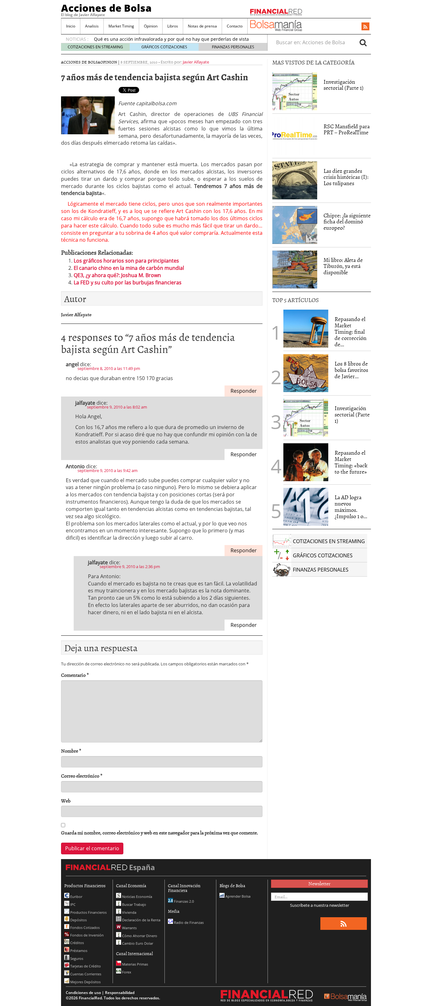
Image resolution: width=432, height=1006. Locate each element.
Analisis (92, 26)
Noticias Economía (136, 896)
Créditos (76, 942)
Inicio (70, 26)
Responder (244, 390)
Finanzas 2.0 (183, 901)
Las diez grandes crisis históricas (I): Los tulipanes (346, 177)
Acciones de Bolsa (106, 8)
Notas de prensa (202, 26)
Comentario (75, 675)
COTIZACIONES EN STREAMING (95, 47)
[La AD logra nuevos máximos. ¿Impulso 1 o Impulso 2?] (305, 507)
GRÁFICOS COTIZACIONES (164, 47)
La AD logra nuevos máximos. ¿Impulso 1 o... (351, 506)
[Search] (363, 42)
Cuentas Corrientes (85, 974)
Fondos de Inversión (86, 935)
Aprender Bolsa (237, 896)
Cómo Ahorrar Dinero (139, 935)
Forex (126, 972)
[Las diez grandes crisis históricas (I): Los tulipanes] (294, 180)
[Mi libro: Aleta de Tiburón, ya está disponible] (294, 269)
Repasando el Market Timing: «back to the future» (351, 462)
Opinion (150, 26)
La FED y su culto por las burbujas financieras (128, 282)
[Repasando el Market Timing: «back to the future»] (305, 462)
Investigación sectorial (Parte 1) (344, 84)
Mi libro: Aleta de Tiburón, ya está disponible (343, 266)
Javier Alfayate (196, 62)
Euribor (75, 896)
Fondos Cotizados (84, 927)
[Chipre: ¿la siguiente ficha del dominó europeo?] (294, 225)
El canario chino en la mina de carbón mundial (129, 267)
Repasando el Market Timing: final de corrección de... (351, 331)
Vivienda (128, 912)
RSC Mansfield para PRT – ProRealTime (347, 129)
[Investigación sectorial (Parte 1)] (294, 90)
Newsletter (319, 883)
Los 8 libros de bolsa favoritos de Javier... (351, 369)
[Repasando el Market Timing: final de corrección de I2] (305, 329)
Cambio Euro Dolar (137, 943)
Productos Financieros (88, 912)
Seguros (76, 958)
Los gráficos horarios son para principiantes (126, 260)
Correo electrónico (81, 775)
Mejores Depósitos (85, 981)
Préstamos (78, 950)
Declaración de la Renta (140, 920)
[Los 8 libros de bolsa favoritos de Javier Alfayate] (305, 373)
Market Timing (121, 26)
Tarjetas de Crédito (85, 966)
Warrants (129, 927)
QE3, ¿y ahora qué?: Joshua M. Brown (117, 275)
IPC (72, 904)
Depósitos (78, 920)
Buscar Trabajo (133, 904)
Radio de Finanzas (188, 922)
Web (66, 800)
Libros (172, 26)
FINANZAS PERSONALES (233, 47)
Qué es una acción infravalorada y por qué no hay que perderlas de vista (171, 39)
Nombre (71, 750)
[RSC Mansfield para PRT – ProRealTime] (294, 136)
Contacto (235, 26)
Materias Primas (134, 964)
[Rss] (365, 26)
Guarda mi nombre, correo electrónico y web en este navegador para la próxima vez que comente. (159, 832)
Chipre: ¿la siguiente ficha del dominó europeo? (347, 221)
